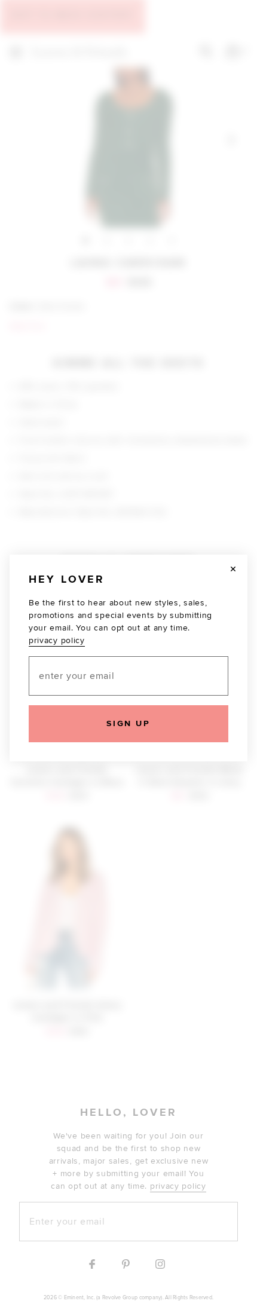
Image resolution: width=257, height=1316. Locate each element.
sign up (128, 723)
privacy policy (57, 640)
